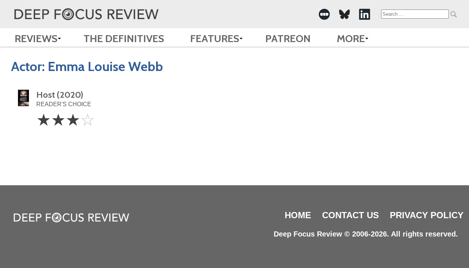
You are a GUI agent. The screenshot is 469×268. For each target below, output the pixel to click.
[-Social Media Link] (324, 14)
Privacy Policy (427, 215)
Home (298, 215)
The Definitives (124, 38)
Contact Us (350, 215)
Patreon (288, 38)
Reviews (36, 38)
